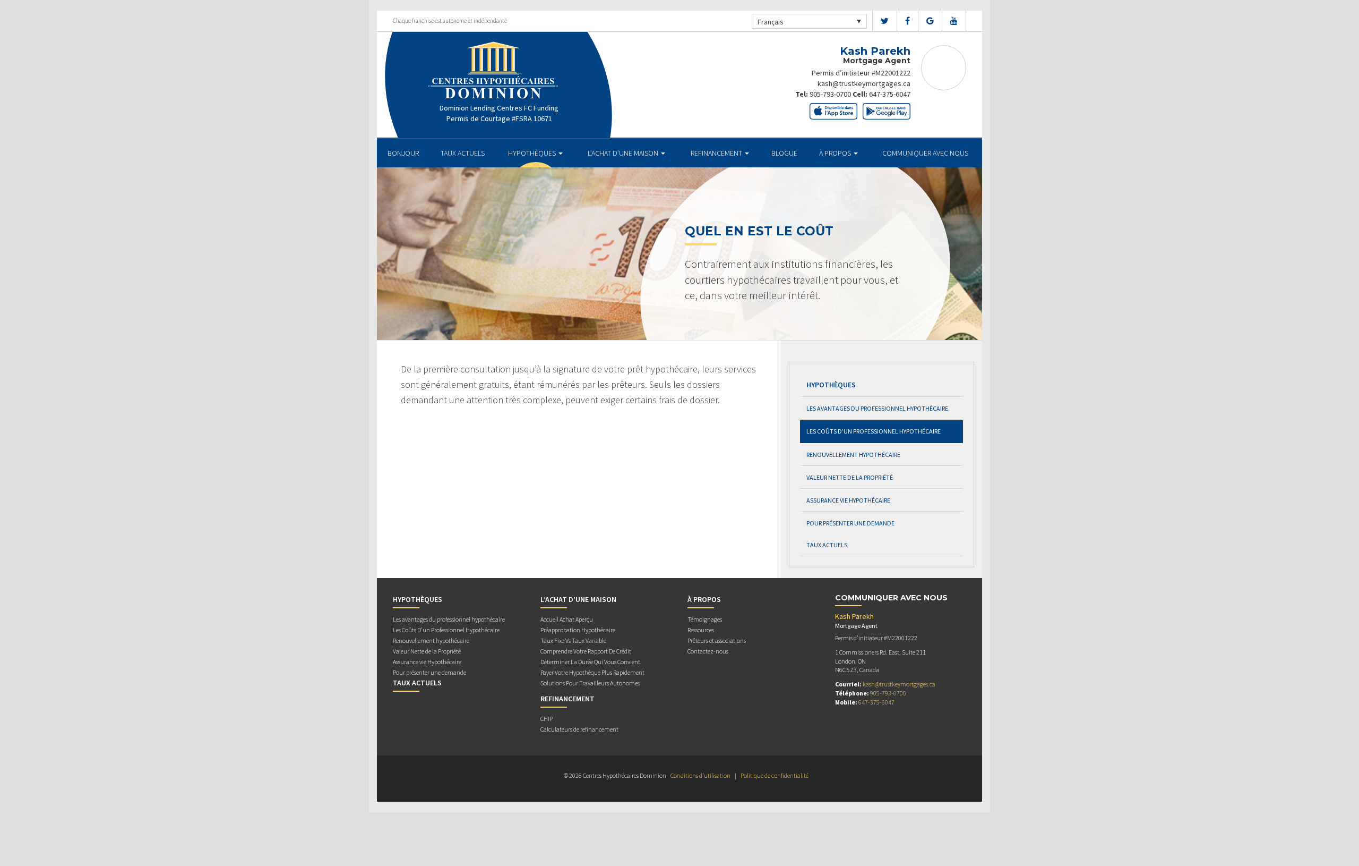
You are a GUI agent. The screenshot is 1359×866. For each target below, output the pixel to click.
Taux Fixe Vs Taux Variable (573, 640)
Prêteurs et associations (716, 640)
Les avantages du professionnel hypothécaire (877, 408)
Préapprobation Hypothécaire (577, 630)
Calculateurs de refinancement (579, 729)
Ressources (700, 630)
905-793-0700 (830, 94)
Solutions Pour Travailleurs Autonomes (590, 683)
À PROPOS (836, 153)
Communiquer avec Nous (925, 153)
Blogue (784, 153)
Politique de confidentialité (774, 775)
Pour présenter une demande (850, 523)
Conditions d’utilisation (700, 775)
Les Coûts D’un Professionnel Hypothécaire (873, 431)
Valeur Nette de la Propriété (849, 477)
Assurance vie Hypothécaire (848, 500)
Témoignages (704, 619)
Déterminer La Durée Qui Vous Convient (590, 662)
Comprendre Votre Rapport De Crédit (585, 651)
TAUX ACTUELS (463, 153)
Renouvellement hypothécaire (853, 455)
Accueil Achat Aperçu (566, 619)
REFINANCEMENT (717, 153)
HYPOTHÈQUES (532, 153)
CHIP (546, 719)
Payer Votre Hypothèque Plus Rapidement (592, 672)
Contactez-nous (707, 651)
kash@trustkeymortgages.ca (864, 83)
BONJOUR (403, 153)
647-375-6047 (889, 94)
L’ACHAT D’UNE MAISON (624, 153)
